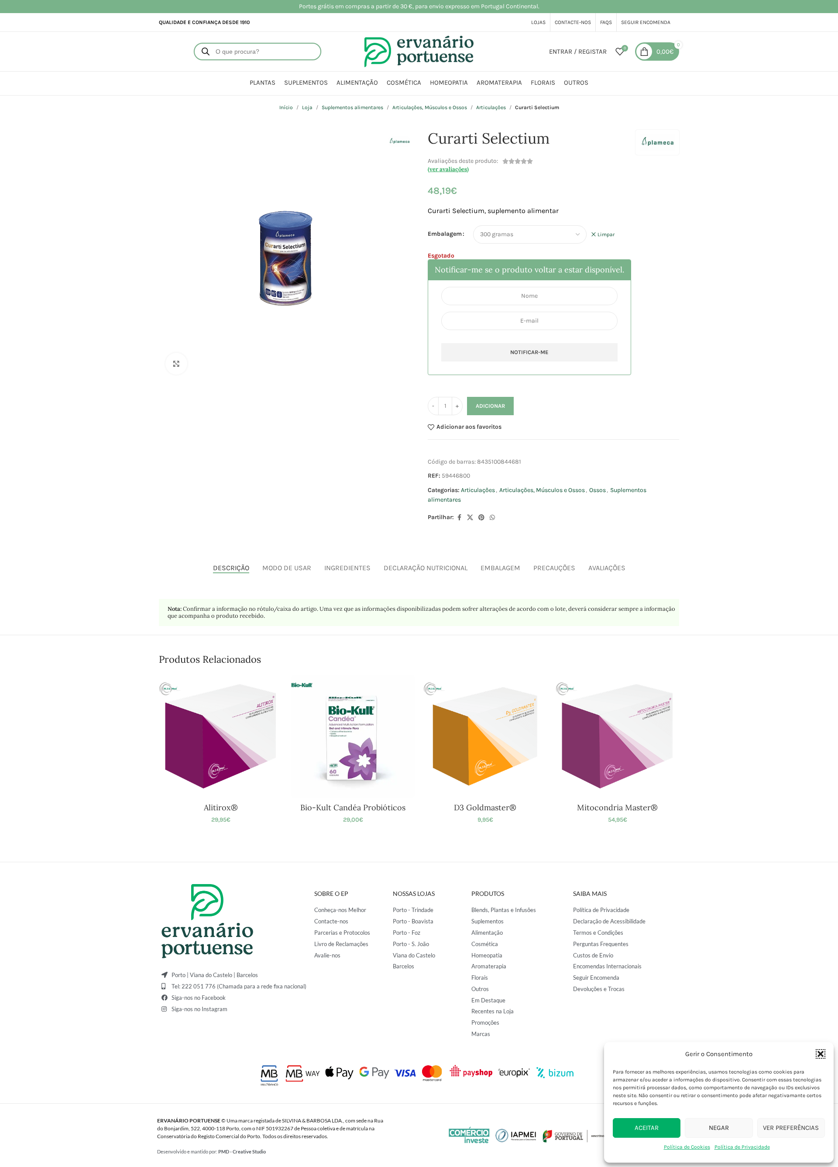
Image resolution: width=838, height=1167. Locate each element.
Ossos (597, 490)
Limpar (606, 234)
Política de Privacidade (742, 1147)
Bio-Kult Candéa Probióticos (352, 807)
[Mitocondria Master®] (617, 736)
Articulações (491, 107)
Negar (719, 1128)
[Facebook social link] (459, 518)
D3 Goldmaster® (485, 807)
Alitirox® (221, 807)
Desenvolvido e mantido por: (211, 1151)
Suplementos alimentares (352, 107)
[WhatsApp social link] (492, 518)
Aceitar (647, 1128)
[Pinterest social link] (481, 518)
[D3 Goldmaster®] (485, 736)
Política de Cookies (687, 1147)
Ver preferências (791, 1128)
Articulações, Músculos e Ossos (429, 107)
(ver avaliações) (448, 169)
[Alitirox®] (220, 736)
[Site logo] (419, 51)
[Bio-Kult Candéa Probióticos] (353, 736)
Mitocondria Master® (617, 807)
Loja (307, 107)
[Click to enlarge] (176, 364)
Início (286, 107)
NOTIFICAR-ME (529, 352)
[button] (820, 1054)
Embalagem (445, 234)
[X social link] (470, 518)
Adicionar (490, 406)
